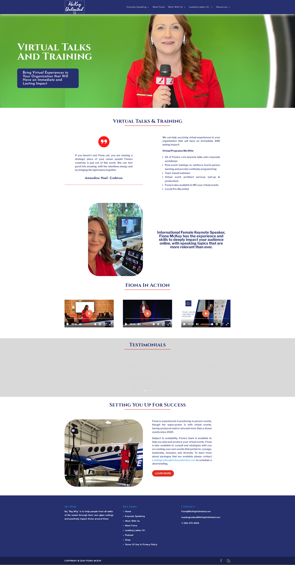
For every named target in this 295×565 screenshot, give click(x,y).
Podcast (129, 535)
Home (128, 511)
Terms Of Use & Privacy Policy (141, 544)
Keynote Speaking (136, 7)
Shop (127, 539)
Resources (221, 7)
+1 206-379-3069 (190, 523)
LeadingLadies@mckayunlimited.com (174, 460)
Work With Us (175, 7)
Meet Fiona (159, 7)
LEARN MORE (163, 473)
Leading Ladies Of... (135, 530)
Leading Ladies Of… (199, 7)
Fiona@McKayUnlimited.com (196, 511)
